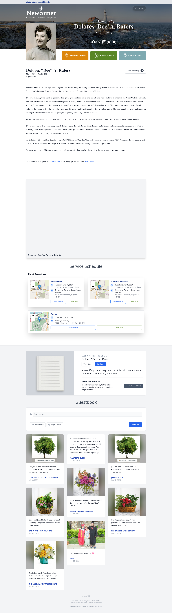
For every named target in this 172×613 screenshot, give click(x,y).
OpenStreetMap (88, 606)
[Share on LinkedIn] (104, 42)
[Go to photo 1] (83, 547)
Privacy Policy (79, 603)
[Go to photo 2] (84, 547)
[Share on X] (99, 42)
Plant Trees (74, 302)
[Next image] (102, 535)
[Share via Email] (109, 42)
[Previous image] (69, 535)
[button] (39, 287)
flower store (89, 161)
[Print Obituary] (114, 42)
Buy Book (100, 364)
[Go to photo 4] (87, 547)
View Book (87, 364)
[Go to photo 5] (88, 547)
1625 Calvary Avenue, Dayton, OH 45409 (70, 323)
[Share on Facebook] (93, 42)
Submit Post (135, 424)
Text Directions (58, 302)
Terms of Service (92, 603)
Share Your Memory (133, 386)
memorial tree (54, 161)
